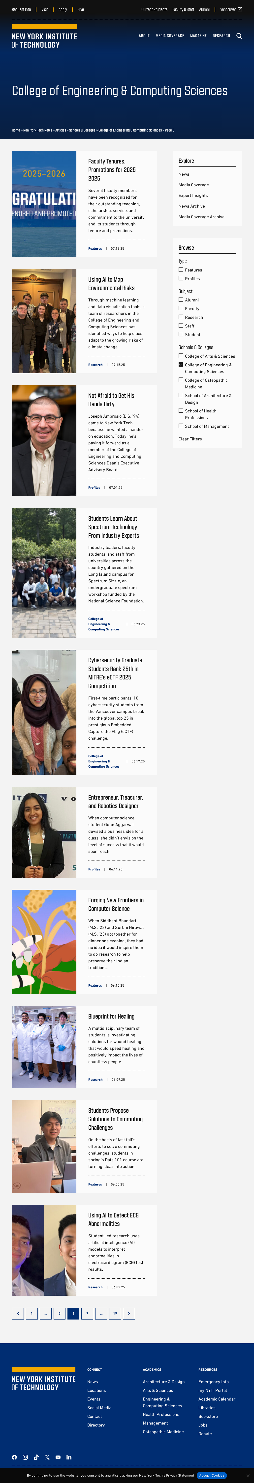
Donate (205, 1433)
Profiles (192, 278)
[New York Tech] (44, 36)
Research (221, 35)
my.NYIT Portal (212, 1390)
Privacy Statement (180, 1475)
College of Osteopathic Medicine (206, 383)
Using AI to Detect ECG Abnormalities (113, 1219)
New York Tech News (37, 130)
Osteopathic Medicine (163, 1431)
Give (81, 9)
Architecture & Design (164, 1381)
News (184, 174)
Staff (189, 325)
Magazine (198, 35)
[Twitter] (47, 1457)
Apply (63, 9)
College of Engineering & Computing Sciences (130, 130)
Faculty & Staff (183, 9)
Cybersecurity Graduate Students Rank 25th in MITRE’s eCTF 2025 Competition (115, 672)
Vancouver (228, 9)
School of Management (207, 426)
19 (115, 1313)
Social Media (99, 1407)
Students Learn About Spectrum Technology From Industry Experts (113, 526)
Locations (96, 1390)
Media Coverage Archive (201, 216)
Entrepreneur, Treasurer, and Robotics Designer (115, 801)
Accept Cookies (211, 1475)
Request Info (21, 9)
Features (193, 269)
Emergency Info (213, 1381)
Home (16, 130)
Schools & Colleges (82, 130)
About (144, 35)
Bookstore (208, 1416)
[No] (247, 1475)
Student (192, 334)
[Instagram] (25, 1457)
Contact (94, 1416)
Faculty (192, 308)
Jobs (203, 1425)
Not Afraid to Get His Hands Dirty (111, 399)
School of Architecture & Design (208, 399)
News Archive (192, 206)
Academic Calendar (216, 1399)
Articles (60, 130)
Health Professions (161, 1414)
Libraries (207, 1407)
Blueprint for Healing (111, 1016)
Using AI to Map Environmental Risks (111, 283)
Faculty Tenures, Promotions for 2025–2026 (113, 169)
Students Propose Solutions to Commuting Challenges (115, 1118)
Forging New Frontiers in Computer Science (116, 904)
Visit (44, 9)
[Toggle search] (239, 36)
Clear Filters (190, 438)
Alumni (204, 9)
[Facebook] (14, 1457)
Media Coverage (170, 35)
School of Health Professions (201, 414)
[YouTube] (58, 1457)
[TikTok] (36, 1457)
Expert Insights (193, 195)
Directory (96, 1425)
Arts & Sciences (158, 1390)
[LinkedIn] (68, 1457)
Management (155, 1423)
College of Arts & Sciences (210, 356)
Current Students (154, 9)
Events (93, 1399)
